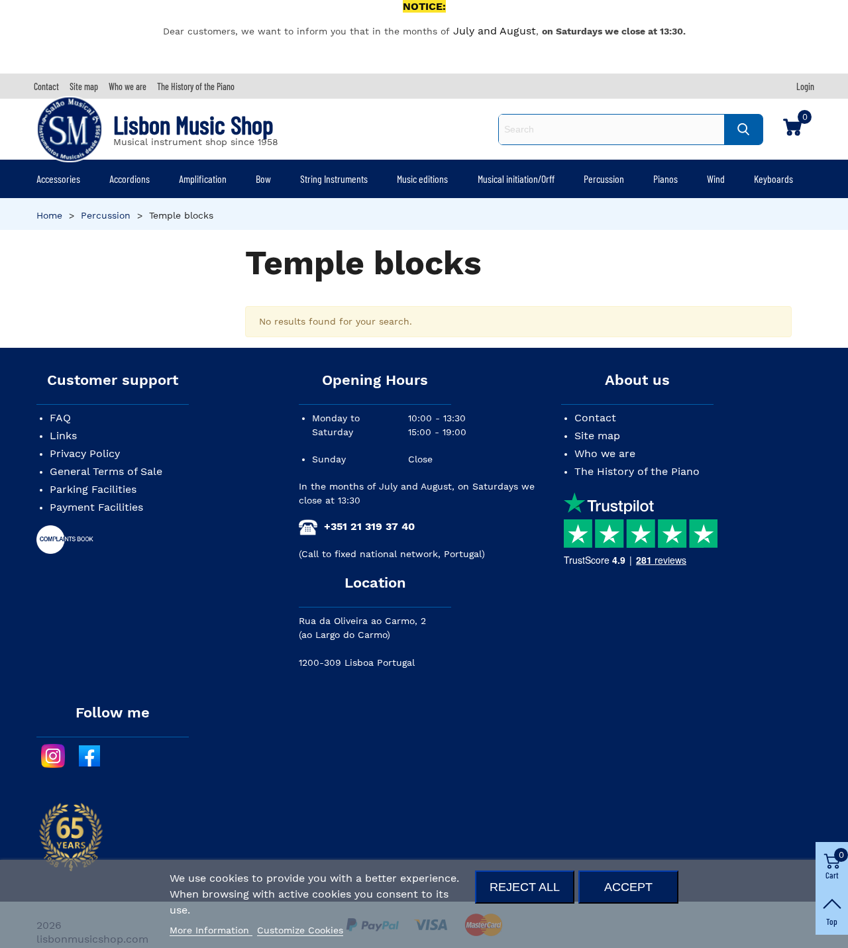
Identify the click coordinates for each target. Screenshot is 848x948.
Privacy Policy (85, 453)
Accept (628, 887)
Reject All (525, 887)
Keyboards (773, 178)
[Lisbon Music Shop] (69, 129)
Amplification (203, 178)
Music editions (422, 178)
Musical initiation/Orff (516, 178)
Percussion (604, 178)
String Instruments (334, 178)
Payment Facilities (96, 507)
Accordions (129, 178)
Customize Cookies (300, 930)
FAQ (60, 417)
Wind (716, 178)
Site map (597, 435)
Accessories (58, 178)
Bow (263, 178)
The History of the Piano (637, 471)
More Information (211, 930)
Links (63, 435)
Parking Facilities (93, 489)
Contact (595, 417)
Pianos (665, 178)
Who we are (604, 453)
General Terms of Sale (106, 471)
